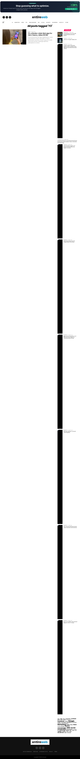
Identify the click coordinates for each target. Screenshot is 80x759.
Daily (59, 719)
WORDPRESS (54, 22)
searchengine (62, 728)
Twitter (60, 731)
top (75, 730)
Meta (71, 724)
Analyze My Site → (71, 9)
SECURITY (48, 22)
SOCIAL (42, 22)
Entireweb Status (44, 751)
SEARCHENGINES (32, 22)
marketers (66, 723)
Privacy (51, 751)
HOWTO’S (61, 22)
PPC (26, 22)
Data (61, 719)
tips (70, 730)
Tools (73, 730)
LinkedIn (59, 723)
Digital (64, 719)
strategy (74, 729)
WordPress (61, 732)
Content (73, 718)
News (75, 724)
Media (68, 724)
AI (12, 22)
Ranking (59, 726)
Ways (70, 731)
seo (68, 728)
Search (67, 726)
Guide (59, 722)
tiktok (67, 730)
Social (73, 727)
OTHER (66, 22)
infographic (63, 722)
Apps (64, 718)
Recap (62, 726)
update (64, 731)
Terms (55, 751)
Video (67, 731)
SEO (39, 22)
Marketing (62, 724)
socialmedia (62, 729)
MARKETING (17, 22)
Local (62, 723)
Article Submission (27, 751)
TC (58, 730)
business (68, 718)
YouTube (69, 732)
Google (71, 721)
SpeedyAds (35, 751)
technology (62, 730)
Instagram (69, 722)
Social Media (69, 729)
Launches (74, 722)
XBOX (65, 732)
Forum (66, 721)
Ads (61, 718)
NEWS (22, 22)
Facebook (61, 721)
